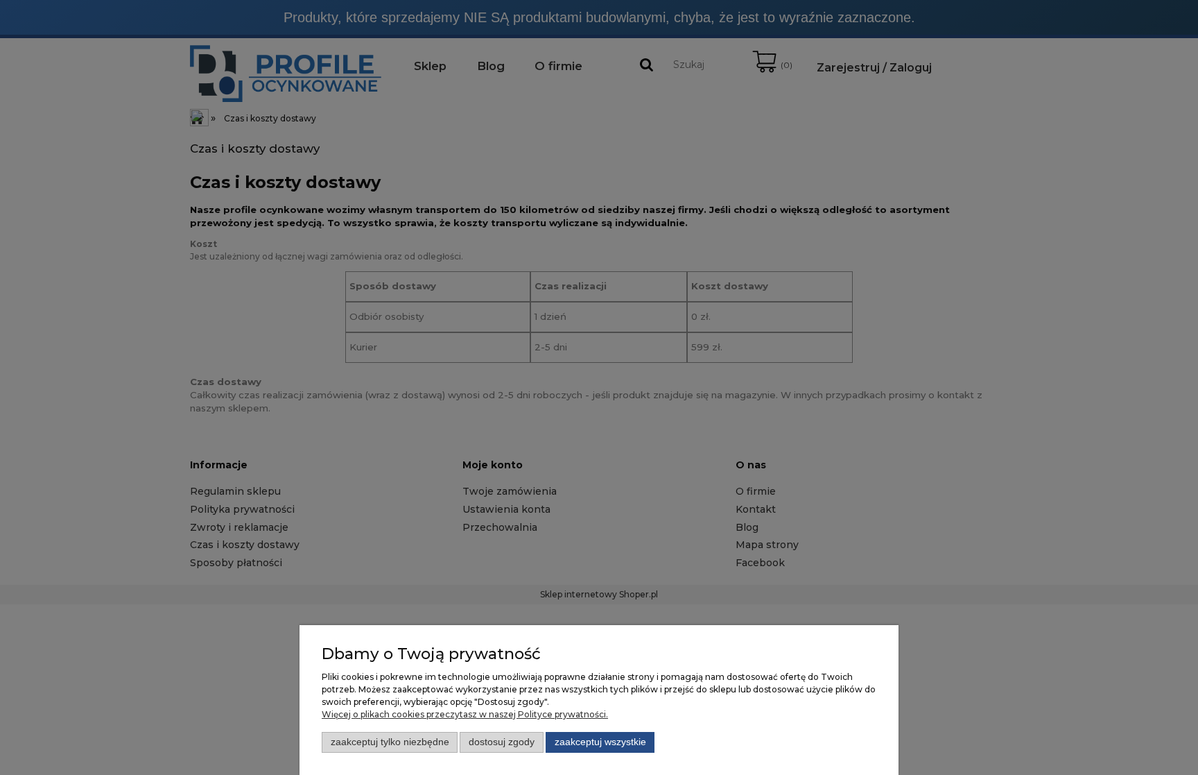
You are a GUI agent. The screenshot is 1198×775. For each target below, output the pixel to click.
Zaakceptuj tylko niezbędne (390, 742)
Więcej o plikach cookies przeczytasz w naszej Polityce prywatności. (465, 714)
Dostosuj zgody (502, 742)
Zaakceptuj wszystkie (600, 742)
